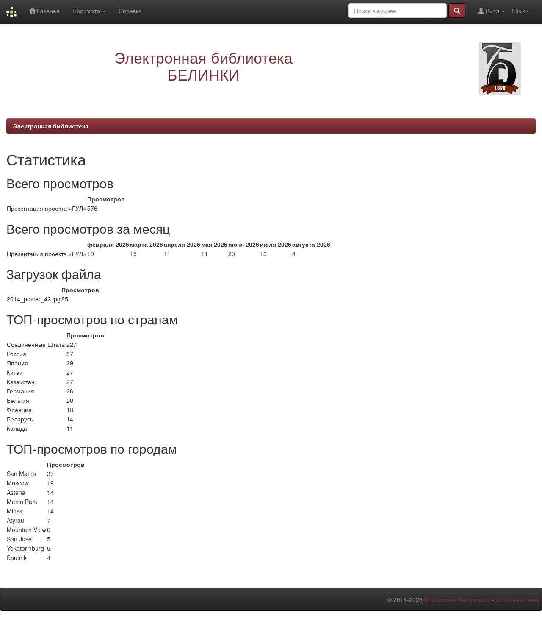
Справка (130, 10)
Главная (47, 10)
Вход (492, 10)
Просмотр (87, 10)
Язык (518, 10)
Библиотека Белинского (457, 599)
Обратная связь (517, 599)
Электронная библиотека (50, 126)
